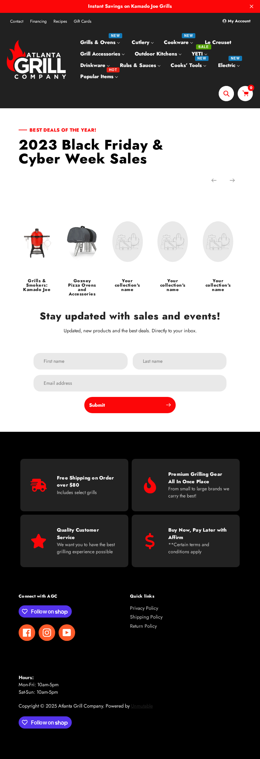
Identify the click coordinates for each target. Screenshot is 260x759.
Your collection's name (127, 285)
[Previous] (214, 180)
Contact (16, 21)
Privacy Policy (144, 608)
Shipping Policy (146, 616)
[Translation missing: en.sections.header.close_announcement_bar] (251, 6)
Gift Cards (82, 21)
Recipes (60, 21)
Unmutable (142, 705)
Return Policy (143, 626)
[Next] (232, 180)
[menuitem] (101, 42)
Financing (38, 21)
